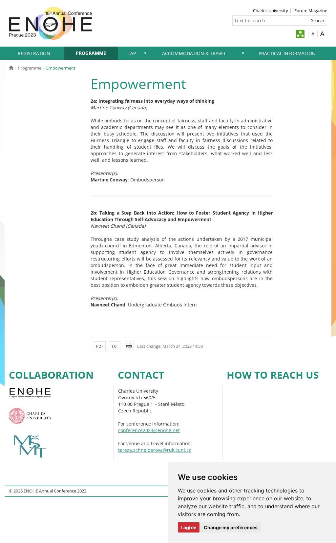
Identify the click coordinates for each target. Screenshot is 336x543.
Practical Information (287, 53)
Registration (34, 53)
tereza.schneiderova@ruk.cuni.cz (154, 450)
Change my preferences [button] (231, 527)
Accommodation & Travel (194, 53)
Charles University (270, 10)
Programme (91, 53)
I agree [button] (188, 527)
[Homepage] (11, 68)
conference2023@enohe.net (149, 430)
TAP (132, 53)
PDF (99, 346)
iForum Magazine (310, 10)
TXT (114, 346)
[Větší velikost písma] (322, 33)
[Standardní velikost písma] (312, 33)
